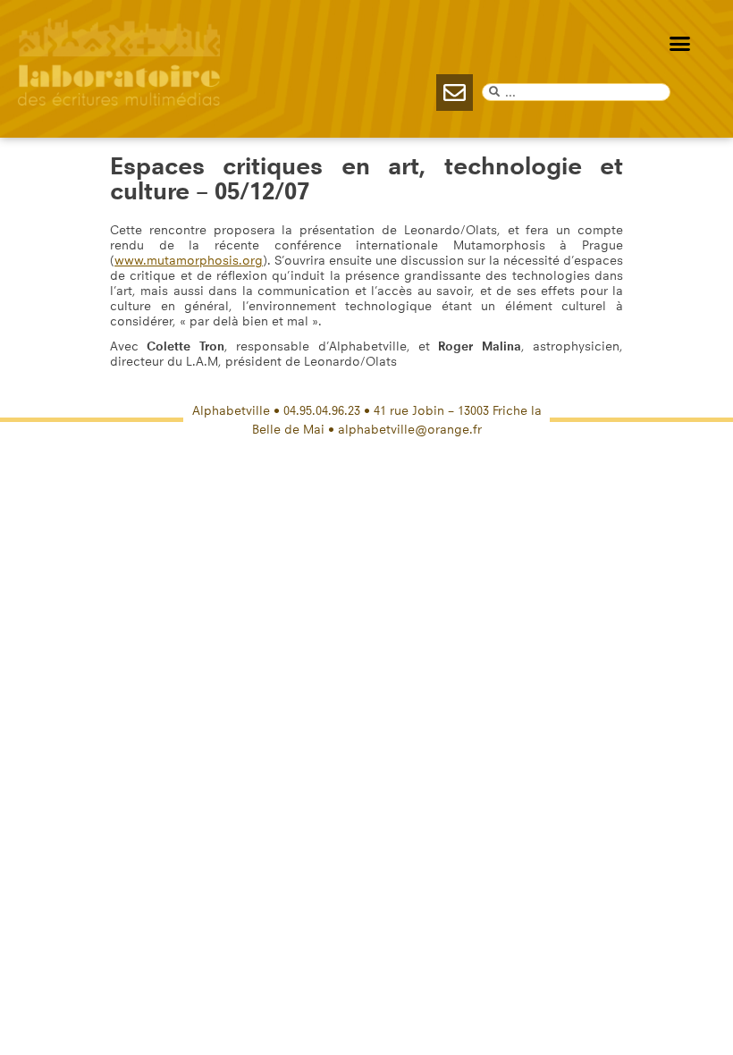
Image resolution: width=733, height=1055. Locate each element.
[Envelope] (454, 92)
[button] (680, 44)
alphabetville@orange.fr (410, 429)
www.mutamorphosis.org (188, 260)
